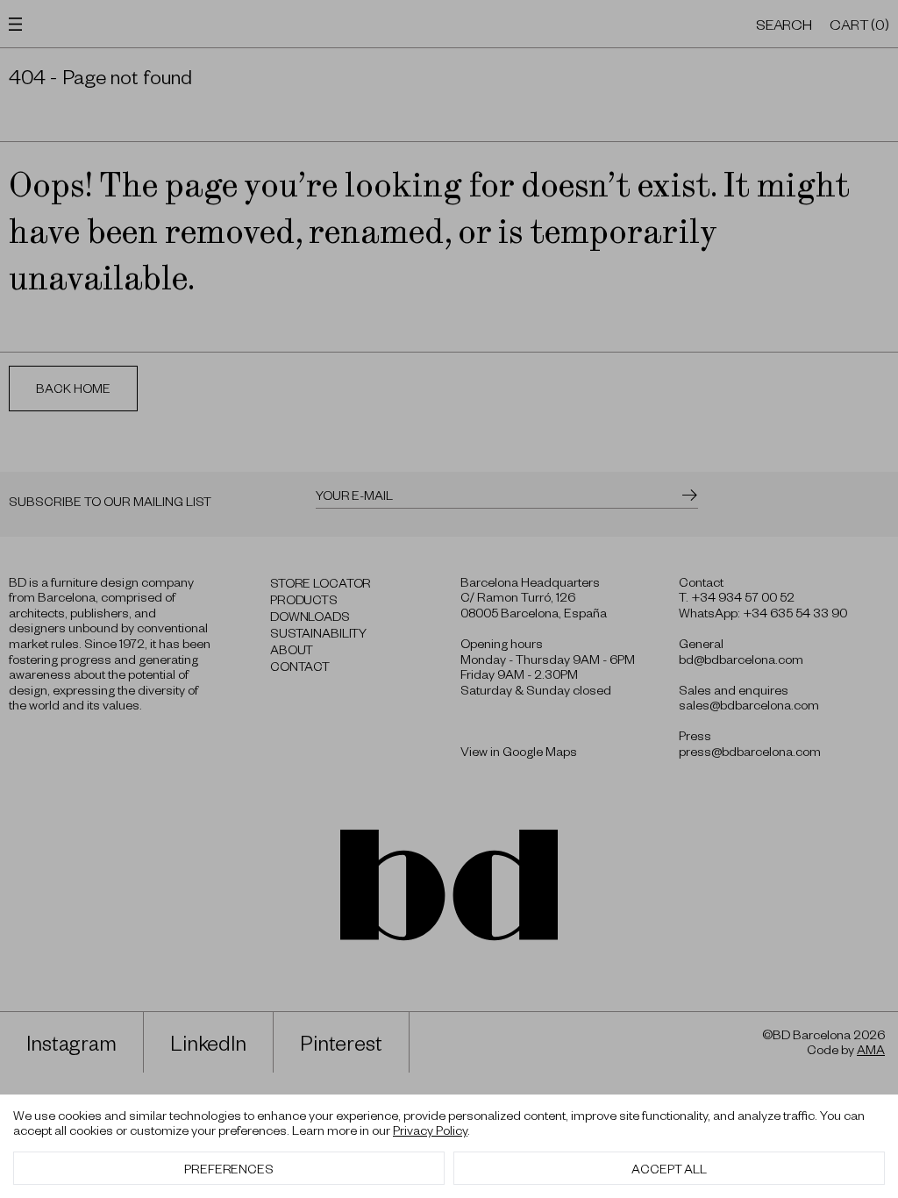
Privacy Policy (430, 1129)
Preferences (229, 1168)
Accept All (669, 1168)
